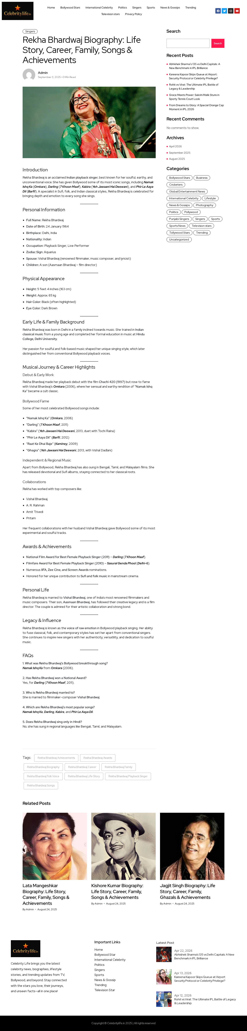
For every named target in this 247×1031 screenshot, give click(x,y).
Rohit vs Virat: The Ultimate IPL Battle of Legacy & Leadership (193, 87)
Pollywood (191, 212)
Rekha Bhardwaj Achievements (56, 758)
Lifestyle (210, 198)
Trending (190, 7)
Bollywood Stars (70, 7)
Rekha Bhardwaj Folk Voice (43, 776)
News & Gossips (170, 7)
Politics (122, 7)
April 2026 (175, 146)
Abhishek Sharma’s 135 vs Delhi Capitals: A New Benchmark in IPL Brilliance (194, 66)
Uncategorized (179, 239)
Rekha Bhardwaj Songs (41, 785)
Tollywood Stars (179, 233)
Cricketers (175, 184)
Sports (151, 7)
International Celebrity (99, 7)
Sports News (177, 226)
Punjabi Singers (179, 219)
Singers (136, 7)
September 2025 (179, 153)
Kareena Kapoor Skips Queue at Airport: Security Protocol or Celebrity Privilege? (193, 76)
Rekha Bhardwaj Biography (43, 767)
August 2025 (177, 159)
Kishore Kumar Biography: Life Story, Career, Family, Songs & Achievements (117, 891)
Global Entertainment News (187, 191)
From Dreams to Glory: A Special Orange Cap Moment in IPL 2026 (196, 107)
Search (173, 31)
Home (51, 7)
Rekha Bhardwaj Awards (98, 758)
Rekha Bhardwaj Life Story (84, 776)
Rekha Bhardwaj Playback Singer (128, 776)
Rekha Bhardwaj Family (118, 767)
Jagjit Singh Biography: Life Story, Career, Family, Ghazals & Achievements (187, 891)
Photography (204, 205)
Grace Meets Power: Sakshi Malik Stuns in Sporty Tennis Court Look (194, 97)
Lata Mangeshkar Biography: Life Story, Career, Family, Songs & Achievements (46, 894)
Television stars (110, 14)
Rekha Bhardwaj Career (82, 767)
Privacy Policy (133, 14)
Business (201, 178)
